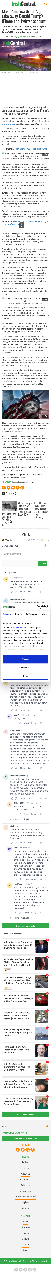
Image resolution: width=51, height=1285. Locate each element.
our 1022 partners (19, 627)
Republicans (17, 481)
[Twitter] (23, 1150)
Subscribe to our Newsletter (25, 1138)
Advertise (25, 1185)
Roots (25, 1250)
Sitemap (25, 1208)
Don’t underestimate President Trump (30, 148)
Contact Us (25, 1179)
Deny (25, 676)
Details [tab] (18, 614)
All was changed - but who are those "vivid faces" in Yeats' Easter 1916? (25, 509)
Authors (25, 1162)
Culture (25, 1238)
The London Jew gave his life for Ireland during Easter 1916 (9, 519)
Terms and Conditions (25, 1196)
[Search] (45, 3)
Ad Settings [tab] (31, 614)
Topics (26, 1168)
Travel (25, 1244)
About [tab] (44, 614)
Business (25, 1227)
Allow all (25, 659)
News (25, 1221)
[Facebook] (18, 1150)
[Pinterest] (32, 1150)
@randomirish (24, 36)
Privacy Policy (25, 1190)
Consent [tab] (7, 614)
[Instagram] (28, 1150)
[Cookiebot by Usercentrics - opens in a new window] (36, 607)
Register (25, 1202)
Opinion (25, 1233)
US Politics (29, 481)
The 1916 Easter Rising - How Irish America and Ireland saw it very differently (41, 510)
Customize (24, 667)
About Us (25, 1173)
